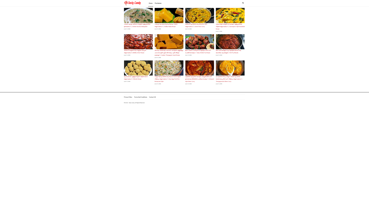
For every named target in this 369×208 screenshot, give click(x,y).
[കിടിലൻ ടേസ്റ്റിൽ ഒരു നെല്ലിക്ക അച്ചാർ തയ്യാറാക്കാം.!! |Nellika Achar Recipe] (138, 41)
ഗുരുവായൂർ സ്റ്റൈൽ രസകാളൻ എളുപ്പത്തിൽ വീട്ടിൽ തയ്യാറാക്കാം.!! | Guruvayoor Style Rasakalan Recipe (230, 27)
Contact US (152, 97)
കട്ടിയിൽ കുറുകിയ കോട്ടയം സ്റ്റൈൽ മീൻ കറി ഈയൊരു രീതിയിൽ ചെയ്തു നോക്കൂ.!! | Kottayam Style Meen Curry (199, 79)
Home (151, 3)
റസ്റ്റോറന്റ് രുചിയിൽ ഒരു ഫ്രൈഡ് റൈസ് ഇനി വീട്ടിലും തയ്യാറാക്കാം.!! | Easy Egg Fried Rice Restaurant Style (168, 79)
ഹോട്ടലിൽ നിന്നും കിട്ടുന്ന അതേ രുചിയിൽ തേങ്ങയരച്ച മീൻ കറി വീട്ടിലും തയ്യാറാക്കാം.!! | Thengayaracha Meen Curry (229, 79)
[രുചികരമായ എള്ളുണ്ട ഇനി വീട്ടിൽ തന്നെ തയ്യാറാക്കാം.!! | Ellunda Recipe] (138, 68)
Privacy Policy (128, 97)
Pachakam (158, 3)
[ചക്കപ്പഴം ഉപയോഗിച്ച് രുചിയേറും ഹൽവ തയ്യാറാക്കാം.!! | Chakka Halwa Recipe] (169, 15)
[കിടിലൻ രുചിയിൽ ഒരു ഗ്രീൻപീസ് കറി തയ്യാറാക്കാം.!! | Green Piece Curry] (199, 15)
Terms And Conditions (140, 97)
